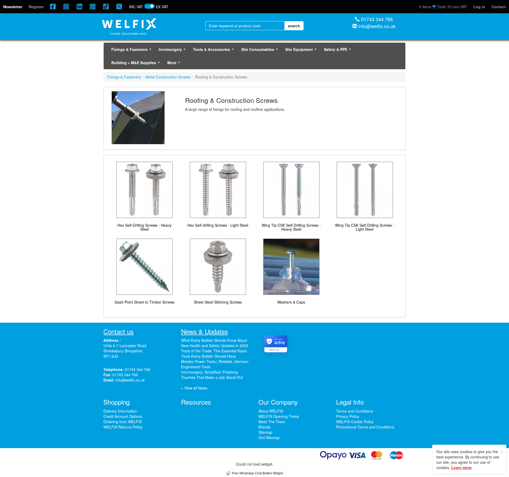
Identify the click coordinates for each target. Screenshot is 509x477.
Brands (264, 427)
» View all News (194, 388)
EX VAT (162, 6)
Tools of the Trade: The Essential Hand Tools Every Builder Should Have (214, 353)
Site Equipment (302, 51)
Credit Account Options (122, 416)
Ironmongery (173, 51)
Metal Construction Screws (168, 77)
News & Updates (204, 331)
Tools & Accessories (214, 51)
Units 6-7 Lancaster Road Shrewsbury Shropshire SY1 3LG (124, 351)
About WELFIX (270, 411)
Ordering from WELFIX (122, 421)
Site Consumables (260, 51)
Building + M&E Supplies (136, 64)
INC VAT (136, 6)
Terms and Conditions (354, 411)
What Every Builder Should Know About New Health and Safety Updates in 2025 (214, 343)
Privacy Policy (347, 416)
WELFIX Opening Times (278, 416)
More (174, 64)
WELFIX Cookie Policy (355, 421)
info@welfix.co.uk (377, 26)
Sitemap (265, 432)
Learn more (461, 467)
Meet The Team (271, 421)
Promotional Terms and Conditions (365, 427)
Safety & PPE (338, 51)
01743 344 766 (377, 19)
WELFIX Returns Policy (122, 427)
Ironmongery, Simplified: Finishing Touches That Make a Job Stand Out (212, 374)
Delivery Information (120, 411)
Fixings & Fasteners (132, 51)
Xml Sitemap (269, 437)
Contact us (118, 331)
